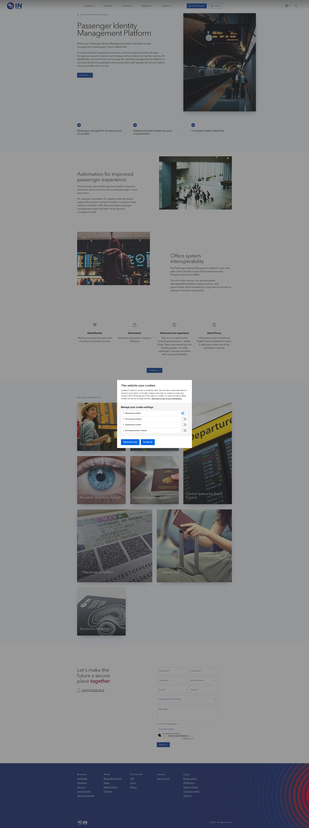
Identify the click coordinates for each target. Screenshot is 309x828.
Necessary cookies (133, 413)
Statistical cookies (133, 425)
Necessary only (130, 442)
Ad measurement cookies (136, 430)
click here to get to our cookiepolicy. (166, 399)
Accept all (147, 442)
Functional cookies (133, 419)
